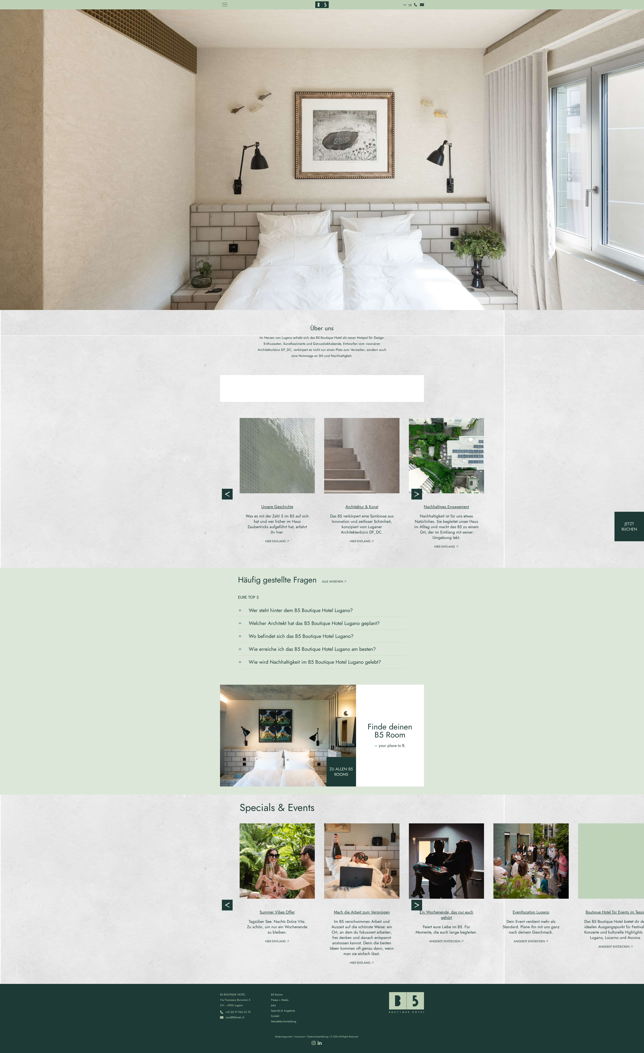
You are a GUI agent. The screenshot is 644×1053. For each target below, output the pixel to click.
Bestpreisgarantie (283, 1036)
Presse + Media (279, 1000)
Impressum (299, 1036)
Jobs (273, 1005)
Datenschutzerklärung (317, 1036)
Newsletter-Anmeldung (283, 1021)
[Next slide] (416, 494)
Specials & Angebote (283, 1011)
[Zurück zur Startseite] (322, 4)
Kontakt (275, 1016)
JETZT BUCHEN (629, 526)
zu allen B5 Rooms (341, 771)
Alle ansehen (332, 581)
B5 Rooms (276, 994)
